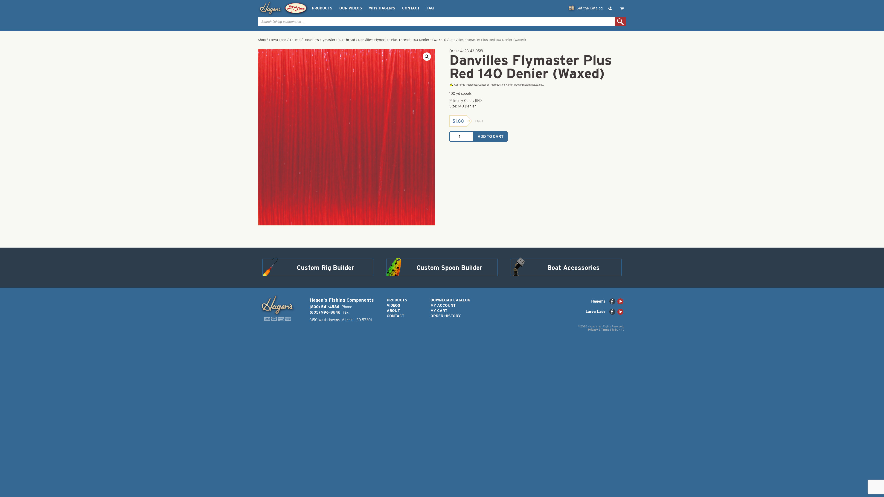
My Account (443, 305)
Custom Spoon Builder (449, 267)
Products (322, 8)
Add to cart (490, 137)
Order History (445, 316)
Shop (262, 40)
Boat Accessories (573, 267)
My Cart (438, 311)
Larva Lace (277, 40)
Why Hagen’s (382, 8)
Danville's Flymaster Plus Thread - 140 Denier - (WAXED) (402, 40)
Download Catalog (450, 300)
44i (621, 329)
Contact (411, 8)
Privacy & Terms (598, 329)
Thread (294, 40)
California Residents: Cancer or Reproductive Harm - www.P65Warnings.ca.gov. (499, 84)
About (393, 311)
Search (620, 21)
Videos (393, 305)
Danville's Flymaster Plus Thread (329, 40)
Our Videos (350, 8)
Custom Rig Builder (325, 267)
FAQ (430, 8)
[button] (427, 56)
